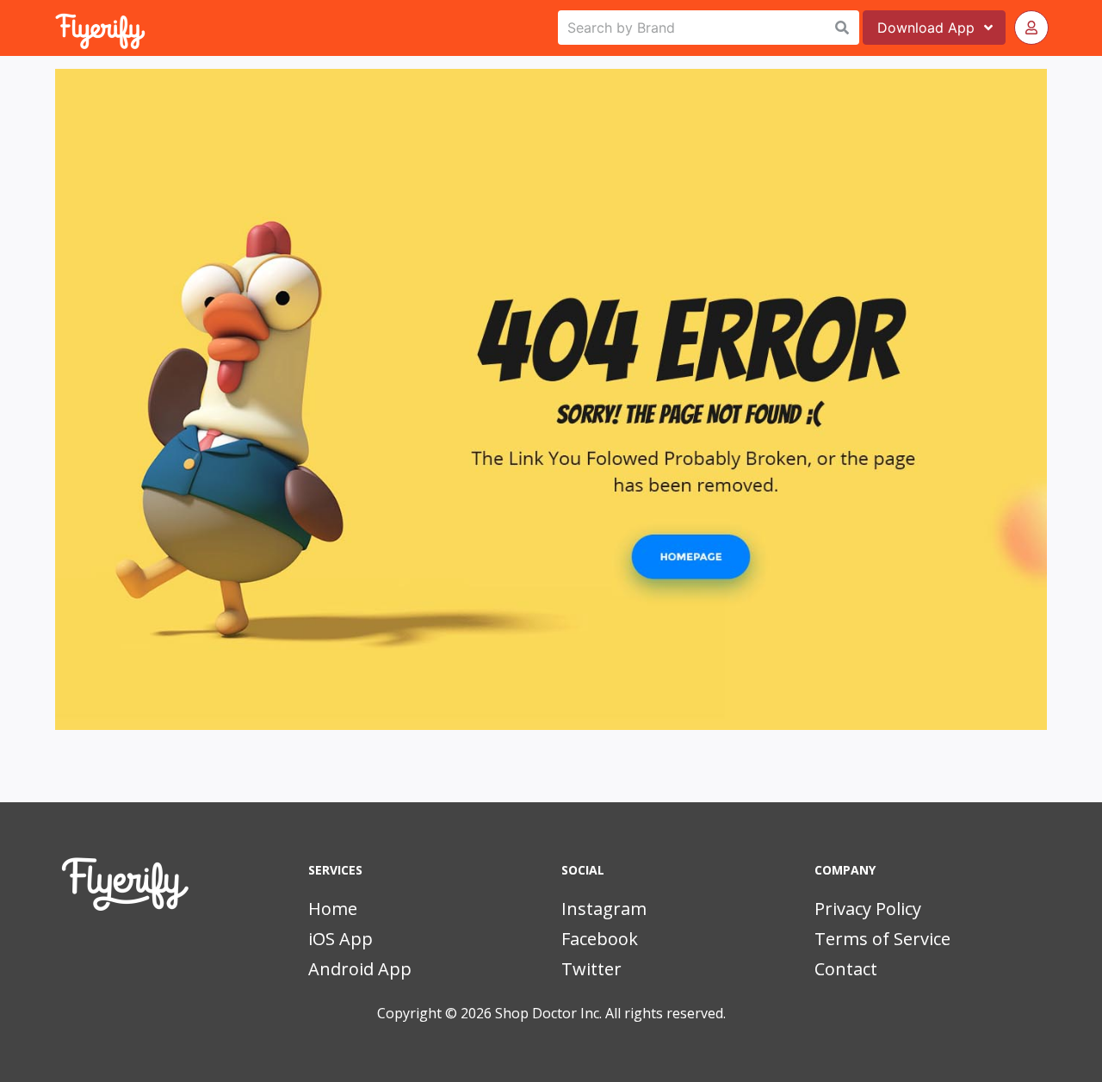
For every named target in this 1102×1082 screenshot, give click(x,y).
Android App (360, 968)
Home (332, 908)
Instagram (604, 908)
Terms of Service (882, 938)
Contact (845, 968)
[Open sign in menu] (1031, 27)
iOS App (340, 938)
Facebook (599, 938)
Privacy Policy (867, 908)
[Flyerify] (56, 27)
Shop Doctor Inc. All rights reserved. (610, 1013)
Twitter (591, 968)
